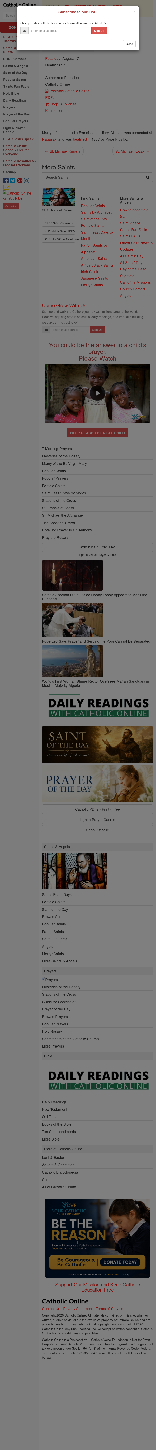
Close (129, 44)
